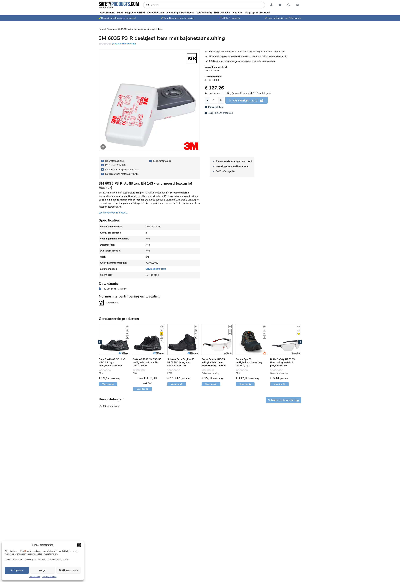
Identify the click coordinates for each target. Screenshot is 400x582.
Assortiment (107, 12)
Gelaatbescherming (210, 373)
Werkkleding (204, 12)
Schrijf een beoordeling (283, 400)
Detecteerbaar (155, 12)
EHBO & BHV (222, 12)
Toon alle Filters (216, 107)
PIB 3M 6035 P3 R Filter (115, 288)
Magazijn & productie (257, 12)
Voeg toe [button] (278, 384)
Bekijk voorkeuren (68, 570)
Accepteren (17, 570)
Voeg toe (106, 384)
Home (102, 29)
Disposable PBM (135, 12)
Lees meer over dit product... (113, 212)
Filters (159, 29)
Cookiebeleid (34, 577)
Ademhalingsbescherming (141, 29)
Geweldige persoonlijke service (178, 18)
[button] (79, 544)
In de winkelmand (243, 100)
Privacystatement (49, 577)
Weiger (42, 570)
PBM (120, 12)
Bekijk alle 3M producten (220, 113)
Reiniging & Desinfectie (180, 12)
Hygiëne (237, 12)
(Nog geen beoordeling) (124, 43)
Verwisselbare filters (156, 268)
